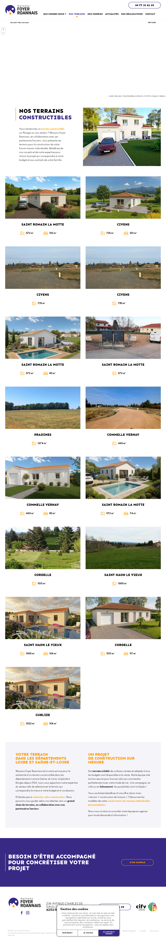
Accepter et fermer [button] (109, 933)
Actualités (112, 14)
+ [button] (3, 29)
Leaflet (111, 96)
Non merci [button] (67, 933)
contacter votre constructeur (48, 797)
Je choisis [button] (88, 933)
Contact (150, 14)
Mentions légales (129, 931)
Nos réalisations (132, 14)
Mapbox (162, 96)
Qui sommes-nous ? (54, 14)
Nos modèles (95, 14)
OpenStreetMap (128, 96)
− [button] (3, 32)
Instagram (27, 912)
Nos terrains (77, 14)
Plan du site (154, 931)
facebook (21, 912)
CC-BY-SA (147, 96)
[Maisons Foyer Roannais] (21, 10)
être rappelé (137, 862)
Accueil (13, 22)
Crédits (143, 931)
